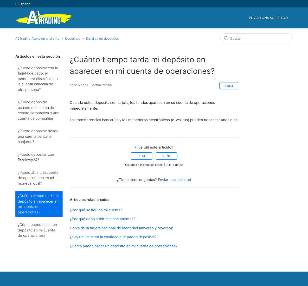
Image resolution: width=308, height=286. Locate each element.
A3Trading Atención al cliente (37, 38)
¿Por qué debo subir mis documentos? (102, 219)
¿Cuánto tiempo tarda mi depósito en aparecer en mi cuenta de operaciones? (38, 203)
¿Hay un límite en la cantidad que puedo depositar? (113, 237)
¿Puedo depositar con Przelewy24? (36, 157)
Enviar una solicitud (268, 17)
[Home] (43, 23)
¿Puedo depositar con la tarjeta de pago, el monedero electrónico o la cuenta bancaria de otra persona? (38, 79)
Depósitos (72, 38)
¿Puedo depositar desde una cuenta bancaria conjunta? (38, 136)
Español (24, 3)
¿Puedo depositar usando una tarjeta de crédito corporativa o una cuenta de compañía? (38, 110)
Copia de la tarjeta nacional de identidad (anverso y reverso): (121, 228)
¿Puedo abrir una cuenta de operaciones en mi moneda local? (38, 178)
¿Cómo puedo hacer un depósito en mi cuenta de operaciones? (37, 230)
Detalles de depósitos (102, 38)
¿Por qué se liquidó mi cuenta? (96, 210)
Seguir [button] (229, 85)
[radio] (141, 156)
